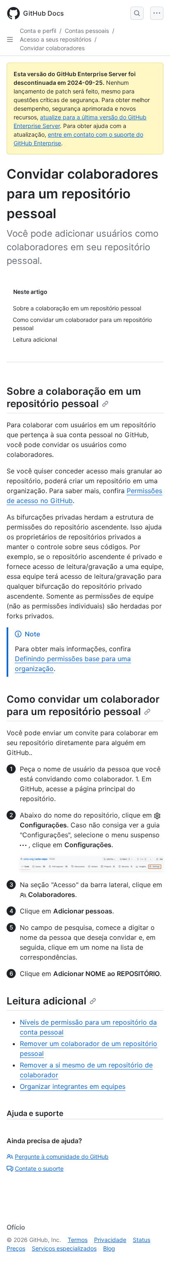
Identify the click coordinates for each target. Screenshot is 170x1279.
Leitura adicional (46, 1001)
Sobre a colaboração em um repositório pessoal (74, 397)
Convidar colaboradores (52, 47)
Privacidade (110, 1239)
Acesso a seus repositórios (55, 39)
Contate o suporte (39, 1168)
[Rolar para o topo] (152, 1261)
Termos (77, 1239)
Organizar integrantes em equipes (72, 1086)
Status (141, 1239)
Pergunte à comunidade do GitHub (62, 1156)
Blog (109, 1248)
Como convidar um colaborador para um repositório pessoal (83, 705)
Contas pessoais (87, 30)
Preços (16, 1248)
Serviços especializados (64, 1248)
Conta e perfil (38, 30)
